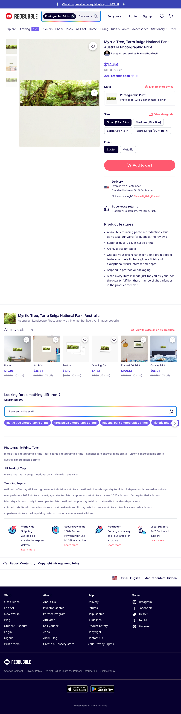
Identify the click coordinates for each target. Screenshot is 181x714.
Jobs (46, 632)
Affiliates (49, 620)
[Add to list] (93, 46)
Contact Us (95, 638)
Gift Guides (11, 602)
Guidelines (94, 620)
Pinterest (144, 626)
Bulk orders (11, 644)
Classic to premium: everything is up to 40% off (90, 4)
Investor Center (53, 608)
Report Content (20, 563)
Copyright (94, 632)
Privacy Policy (34, 670)
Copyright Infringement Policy (59, 563)
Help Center (96, 614)
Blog (7, 620)
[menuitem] (11, 29)
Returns (93, 608)
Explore (11, 29)
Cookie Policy (107, 670)
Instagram (145, 602)
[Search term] (95, 16)
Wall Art (80, 29)
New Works (11, 614)
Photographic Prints (17, 447)
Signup (8, 638)
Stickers (47, 29)
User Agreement (13, 670)
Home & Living (98, 29)
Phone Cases (64, 29)
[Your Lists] (162, 16)
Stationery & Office (164, 29)
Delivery (93, 602)
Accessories (140, 29)
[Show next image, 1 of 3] (94, 92)
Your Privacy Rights (101, 644)
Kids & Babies (120, 29)
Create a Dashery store (58, 644)
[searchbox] (90, 411)
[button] (90, 4)
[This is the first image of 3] (24, 92)
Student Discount (15, 626)
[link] (27, 423)
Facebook (145, 608)
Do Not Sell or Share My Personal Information (71, 670)
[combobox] (71, 16)
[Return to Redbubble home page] (21, 16)
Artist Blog (50, 638)
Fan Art (9, 608)
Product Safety (98, 626)
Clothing (28, 29)
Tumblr (143, 620)
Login (8, 632)
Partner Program (54, 614)
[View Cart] (171, 16)
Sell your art (51, 626)
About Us (49, 602)
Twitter (143, 614)
